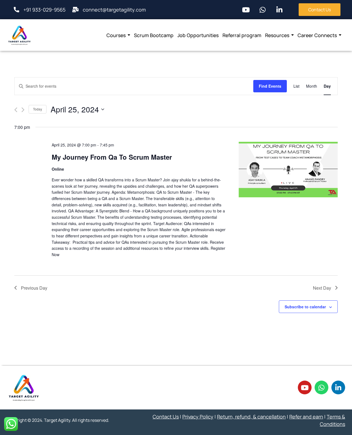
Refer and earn (306, 416)
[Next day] (22, 109)
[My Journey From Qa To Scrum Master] (288, 170)
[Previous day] (15, 109)
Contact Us (166, 416)
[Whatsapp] (263, 9)
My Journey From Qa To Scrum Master (112, 157)
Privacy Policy (197, 416)
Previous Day (34, 288)
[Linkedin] (279, 9)
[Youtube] (246, 9)
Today (37, 109)
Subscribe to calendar (305, 306)
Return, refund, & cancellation (251, 416)
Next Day (322, 288)
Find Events (270, 86)
